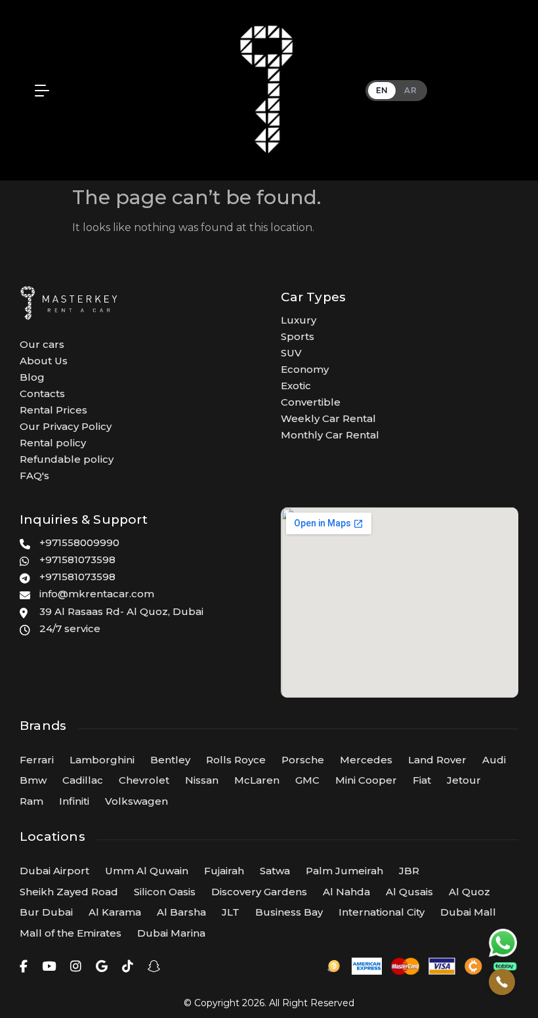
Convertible (311, 402)
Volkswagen (136, 801)
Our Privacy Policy (66, 426)
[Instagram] (75, 966)
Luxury (298, 320)
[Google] (102, 966)
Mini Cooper (366, 780)
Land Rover (437, 759)
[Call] (502, 982)
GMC (307, 780)
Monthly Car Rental (330, 435)
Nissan (201, 780)
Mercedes (366, 759)
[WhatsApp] (503, 942)
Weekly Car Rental (328, 418)
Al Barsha (181, 912)
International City (381, 912)
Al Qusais (409, 891)
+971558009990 (79, 542)
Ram (31, 801)
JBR (409, 870)
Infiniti (74, 801)
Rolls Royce (236, 759)
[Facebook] (24, 966)
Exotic (296, 385)
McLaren (256, 780)
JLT (230, 912)
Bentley (170, 759)
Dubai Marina (171, 933)
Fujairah (224, 870)
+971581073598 (77, 559)
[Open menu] (38, 90)
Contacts (42, 393)
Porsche (302, 759)
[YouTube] (49, 966)
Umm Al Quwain (146, 870)
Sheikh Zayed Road (69, 891)
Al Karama (115, 912)
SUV (291, 353)
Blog (32, 377)
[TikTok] (127, 966)
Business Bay (289, 912)
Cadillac (82, 780)
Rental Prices (53, 410)
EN (382, 90)
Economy (305, 369)
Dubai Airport (54, 870)
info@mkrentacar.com (96, 593)
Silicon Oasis (165, 891)
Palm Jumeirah (344, 870)
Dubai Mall (468, 912)
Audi (494, 759)
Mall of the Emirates (70, 933)
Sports (297, 336)
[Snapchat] (154, 966)
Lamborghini (102, 759)
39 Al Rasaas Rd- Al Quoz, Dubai (121, 611)
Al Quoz (469, 891)
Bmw (33, 780)
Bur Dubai (46, 912)
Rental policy (53, 442)
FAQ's (34, 475)
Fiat (422, 780)
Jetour (464, 780)
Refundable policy (67, 459)
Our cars (42, 344)
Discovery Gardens (259, 891)
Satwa (275, 870)
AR (410, 90)
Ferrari (37, 759)
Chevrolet (144, 780)
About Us (44, 360)
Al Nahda (346, 891)
